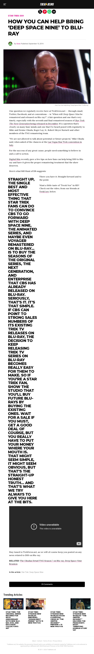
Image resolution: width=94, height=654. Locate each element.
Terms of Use (47, 641)
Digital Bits (14, 159)
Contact (39, 641)
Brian (18, 44)
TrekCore (44, 191)
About (34, 641)
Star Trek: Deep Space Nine (32, 572)
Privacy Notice (57, 641)
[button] (4, 4)
